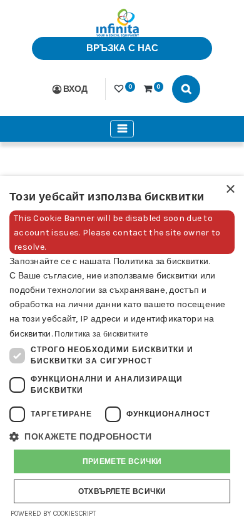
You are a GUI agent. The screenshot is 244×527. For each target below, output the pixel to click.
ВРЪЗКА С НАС (122, 48)
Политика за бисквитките (101, 334)
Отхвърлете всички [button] (122, 491)
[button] (122, 437)
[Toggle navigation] (122, 129)
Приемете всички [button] (122, 461)
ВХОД (75, 89)
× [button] (230, 189)
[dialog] (122, 351)
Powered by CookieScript (53, 514)
